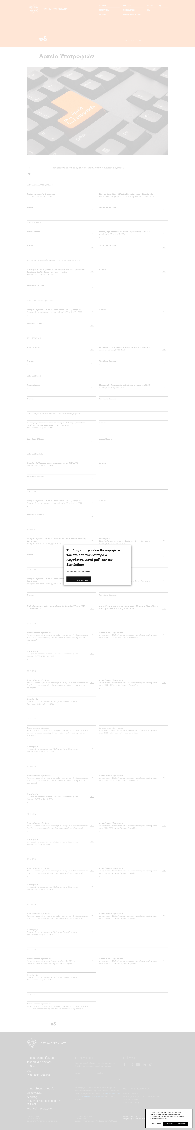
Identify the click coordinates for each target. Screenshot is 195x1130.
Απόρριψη (182, 1124)
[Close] (126, 550)
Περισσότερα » (156, 1124)
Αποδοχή (169, 1124)
